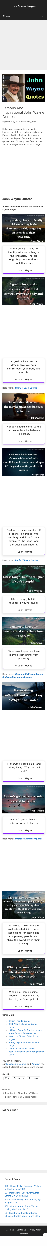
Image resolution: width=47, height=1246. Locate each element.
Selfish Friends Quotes (19, 1021)
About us (10, 1230)
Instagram (22, 1064)
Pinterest (35, 1064)
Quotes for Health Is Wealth (22, 1048)
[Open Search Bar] (43, 17)
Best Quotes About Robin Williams (21, 1093)
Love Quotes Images (23, 6)
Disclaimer (23, 1234)
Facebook (11, 1064)
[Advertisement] (23, 45)
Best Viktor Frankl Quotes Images (21, 1097)
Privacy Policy (35, 1230)
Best (11, 1024)
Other (8, 1089)
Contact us (21, 1230)
